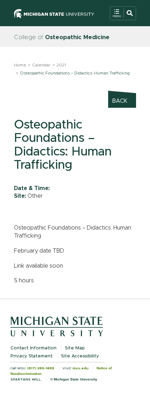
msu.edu (81, 368)
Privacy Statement (31, 356)
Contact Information (33, 348)
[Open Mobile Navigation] (123, 13)
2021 (61, 65)
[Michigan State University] (54, 13)
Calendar (41, 65)
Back (119, 101)
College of (62, 37)
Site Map (75, 348)
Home (20, 65)
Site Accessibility (80, 356)
